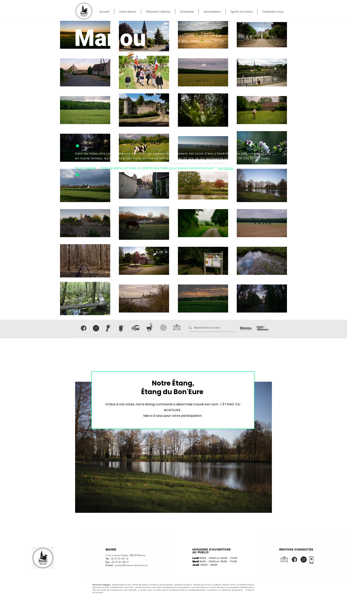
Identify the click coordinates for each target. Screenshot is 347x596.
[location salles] (108, 328)
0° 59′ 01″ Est (209, 35)
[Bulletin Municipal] (246, 329)
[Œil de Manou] (262, 328)
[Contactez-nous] (177, 327)
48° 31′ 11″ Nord (181, 35)
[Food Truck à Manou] (164, 328)
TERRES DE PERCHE (96, 57)
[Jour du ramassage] (121, 328)
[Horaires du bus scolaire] (136, 328)
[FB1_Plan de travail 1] (84, 328)
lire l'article (225, 168)
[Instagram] (96, 328)
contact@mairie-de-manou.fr (131, 565)
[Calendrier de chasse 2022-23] (150, 327)
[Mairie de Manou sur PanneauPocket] (311, 560)
